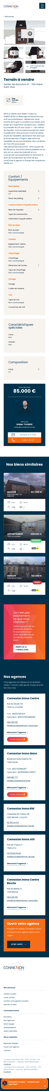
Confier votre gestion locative (16, 1001)
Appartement (15, 534)
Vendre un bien (10, 994)
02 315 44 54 (13, 823)
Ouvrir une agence (11, 1047)
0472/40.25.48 (14, 853)
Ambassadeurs (10, 1028)
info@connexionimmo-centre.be (22, 726)
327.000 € (36, 492)
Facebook (7, 1064)
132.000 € (36, 576)
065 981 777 (12, 778)
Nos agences (9, 1020)
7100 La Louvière (14, 536)
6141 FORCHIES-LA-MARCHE (14, 495)
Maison (11, 492)
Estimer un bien (10, 1005)
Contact (7, 1050)
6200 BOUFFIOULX (14, 578)
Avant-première (10, 1031)
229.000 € (36, 534)
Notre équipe (9, 1024)
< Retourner (9, 17)
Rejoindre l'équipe (11, 1043)
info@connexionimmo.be (18, 781)
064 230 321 (12, 722)
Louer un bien (9, 998)
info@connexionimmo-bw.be (20, 826)
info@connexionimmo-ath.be (20, 857)
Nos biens (8, 1017)
